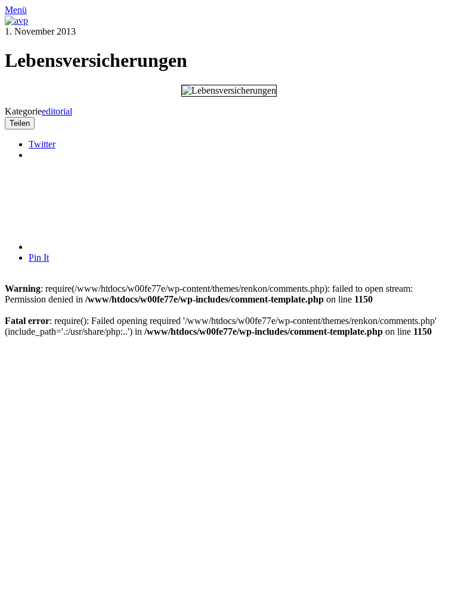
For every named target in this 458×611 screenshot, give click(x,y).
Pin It (39, 257)
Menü (16, 10)
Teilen (20, 123)
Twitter (42, 144)
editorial (57, 111)
